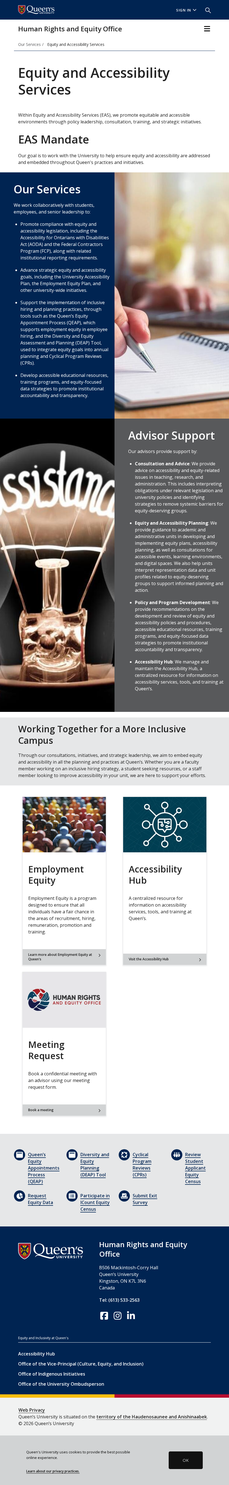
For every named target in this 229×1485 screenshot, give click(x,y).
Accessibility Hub (36, 1354)
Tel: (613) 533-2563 (119, 1300)
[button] (206, 10)
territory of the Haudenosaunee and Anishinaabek (151, 1417)
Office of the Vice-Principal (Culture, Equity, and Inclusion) (81, 1364)
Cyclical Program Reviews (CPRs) (142, 1164)
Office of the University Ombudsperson (61, 1384)
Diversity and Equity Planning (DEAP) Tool (94, 1164)
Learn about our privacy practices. (53, 1471)
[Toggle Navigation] (207, 29)
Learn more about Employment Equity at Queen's (60, 956)
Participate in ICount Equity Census (95, 1202)
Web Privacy (31, 1410)
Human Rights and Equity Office (70, 28)
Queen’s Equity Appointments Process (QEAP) (43, 1167)
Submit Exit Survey (145, 1199)
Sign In (183, 10)
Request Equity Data (40, 1199)
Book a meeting (41, 1110)
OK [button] (186, 1460)
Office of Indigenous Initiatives (51, 1374)
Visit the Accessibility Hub (149, 959)
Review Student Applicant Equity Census (195, 1167)
